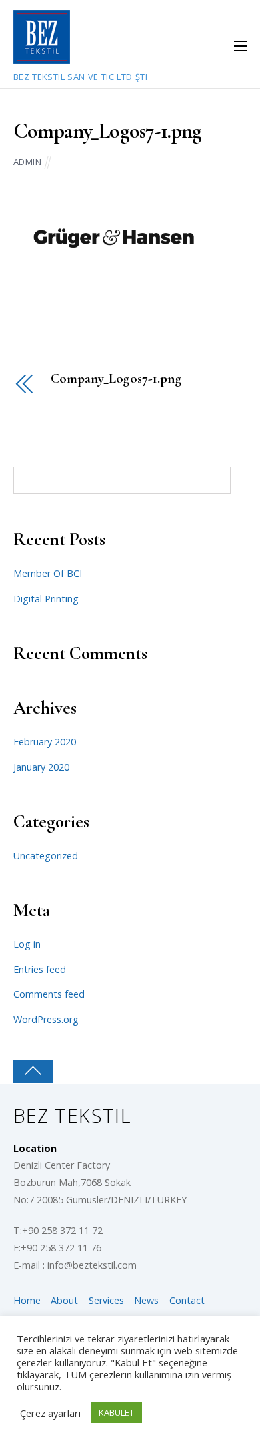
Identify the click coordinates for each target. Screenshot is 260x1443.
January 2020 (41, 767)
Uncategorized (45, 855)
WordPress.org (46, 1019)
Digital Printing (46, 598)
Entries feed (39, 969)
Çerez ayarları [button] (50, 1413)
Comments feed (49, 994)
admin (27, 162)
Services (106, 1300)
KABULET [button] (116, 1412)
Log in (27, 944)
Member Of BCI (47, 573)
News (146, 1300)
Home (27, 1300)
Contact (187, 1300)
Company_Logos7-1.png (107, 131)
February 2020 (44, 741)
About (64, 1300)
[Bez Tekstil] (41, 56)
